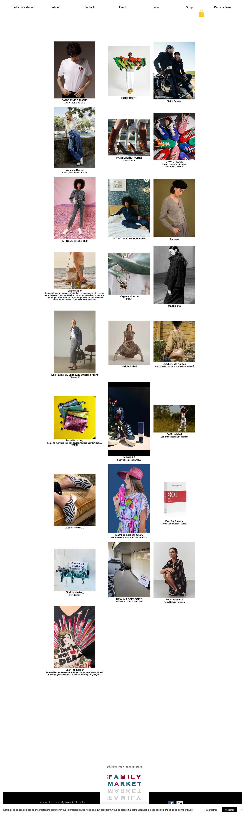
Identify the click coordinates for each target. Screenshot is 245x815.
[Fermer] (241, 809)
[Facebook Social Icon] (171, 804)
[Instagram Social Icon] (179, 804)
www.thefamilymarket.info (63, 802)
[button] (201, 13)
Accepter (229, 809)
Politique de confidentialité (179, 809)
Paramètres (211, 809)
